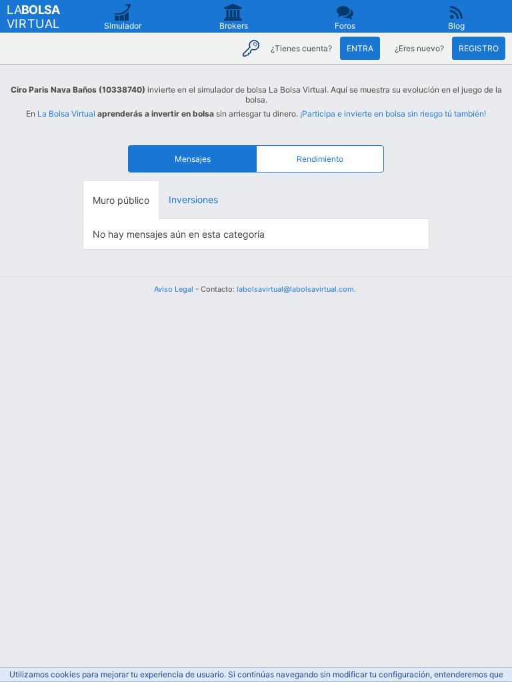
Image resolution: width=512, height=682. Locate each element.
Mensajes (193, 159)
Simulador (122, 26)
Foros (345, 26)
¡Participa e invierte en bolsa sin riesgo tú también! (393, 114)
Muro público (121, 200)
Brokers (233, 26)
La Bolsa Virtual (66, 114)
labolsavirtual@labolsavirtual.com (295, 289)
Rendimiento (320, 159)
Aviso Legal (173, 289)
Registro (479, 48)
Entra (360, 48)
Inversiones (193, 199)
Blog (456, 26)
